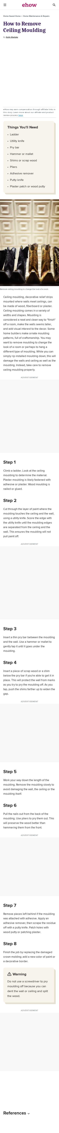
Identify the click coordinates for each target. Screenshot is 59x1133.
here (21, 115)
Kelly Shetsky (12, 37)
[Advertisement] (29, 73)
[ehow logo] (29, 5)
